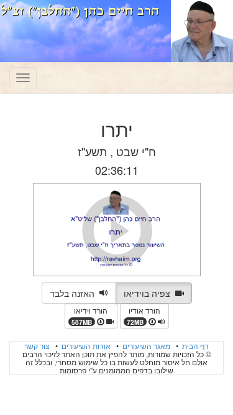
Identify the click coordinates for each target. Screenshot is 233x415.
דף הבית (194, 345)
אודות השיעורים (85, 345)
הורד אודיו (143, 316)
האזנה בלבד (74, 293)
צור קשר (37, 345)
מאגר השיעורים (145, 345)
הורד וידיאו (89, 316)
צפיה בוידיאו (149, 293)
